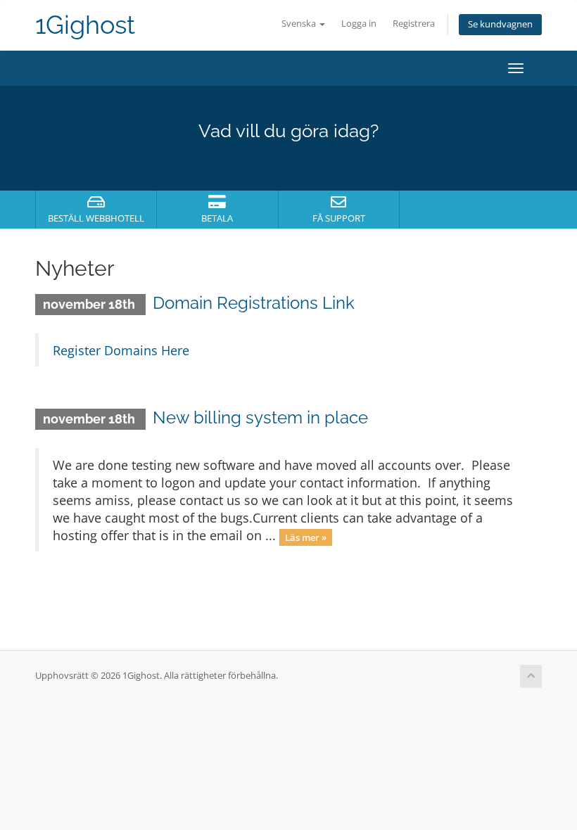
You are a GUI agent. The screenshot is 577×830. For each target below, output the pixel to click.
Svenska (299, 24)
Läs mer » (305, 536)
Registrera (414, 24)
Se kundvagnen (500, 24)
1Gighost (85, 25)
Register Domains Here (121, 350)
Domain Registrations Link (254, 303)
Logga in (358, 24)
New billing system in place (260, 417)
